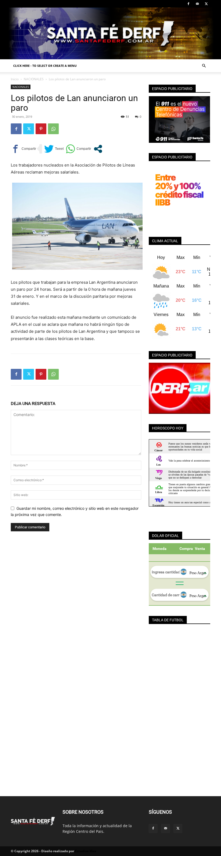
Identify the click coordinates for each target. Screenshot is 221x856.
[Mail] (197, 4)
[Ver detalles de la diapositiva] (179, 388)
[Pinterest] (41, 128)
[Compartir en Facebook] (23, 149)
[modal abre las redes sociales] (98, 149)
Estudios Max (85, 851)
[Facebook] (188, 4)
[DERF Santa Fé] (110, 33)
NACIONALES (34, 79)
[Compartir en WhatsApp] (78, 149)
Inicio (15, 79)
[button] (203, 65)
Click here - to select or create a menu (45, 66)
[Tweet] (54, 149)
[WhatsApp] (53, 128)
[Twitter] (206, 4)
